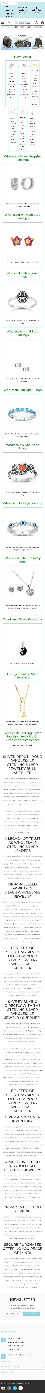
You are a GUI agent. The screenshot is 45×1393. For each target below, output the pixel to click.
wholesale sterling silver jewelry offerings (22, 1287)
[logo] (22, 22)
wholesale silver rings (18, 1138)
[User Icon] (36, 22)
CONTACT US (10, 5)
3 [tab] (25, 47)
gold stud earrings (15, 804)
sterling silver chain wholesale (22, 786)
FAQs (25, 1085)
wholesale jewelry (26, 829)
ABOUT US (10, 10)
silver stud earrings (35, 800)
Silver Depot (34, 1262)
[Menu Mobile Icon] (2, 22)
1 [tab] (20, 47)
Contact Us (33, 1085)
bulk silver (10, 825)
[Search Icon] (9, 22)
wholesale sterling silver (33, 822)
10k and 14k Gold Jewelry (32, 1077)
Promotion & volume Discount (22, 10)
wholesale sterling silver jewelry (15, 782)
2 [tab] (22, 47)
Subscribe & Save (36, 11)
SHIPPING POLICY (10, 15)
